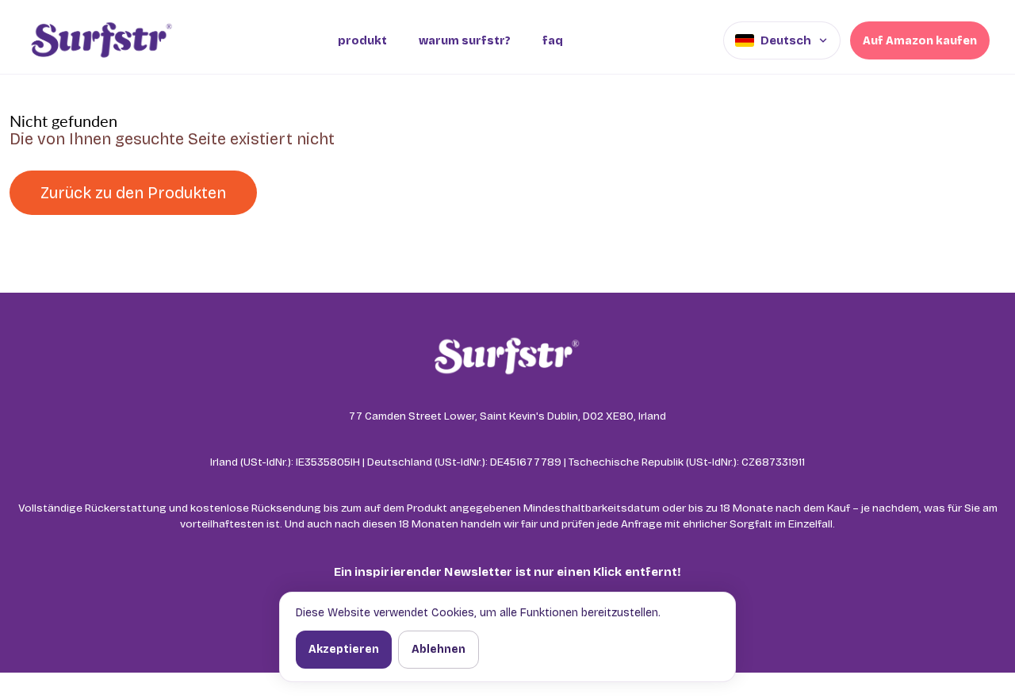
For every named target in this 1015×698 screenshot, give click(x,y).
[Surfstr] (101, 40)
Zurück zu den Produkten (133, 192)
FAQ (552, 41)
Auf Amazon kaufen (920, 41)
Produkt (362, 41)
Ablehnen (438, 649)
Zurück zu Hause (354, 192)
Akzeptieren (343, 649)
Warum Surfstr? (465, 41)
